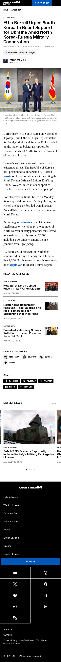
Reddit (12, 387)
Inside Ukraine (11, 554)
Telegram (31, 381)
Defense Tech (11, 513)
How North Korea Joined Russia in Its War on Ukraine (22, 286)
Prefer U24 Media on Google (21, 52)
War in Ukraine (10, 281)
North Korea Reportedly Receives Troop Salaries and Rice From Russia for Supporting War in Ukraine (22, 309)
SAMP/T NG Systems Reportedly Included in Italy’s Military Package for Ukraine (28, 454)
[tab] (26, 469)
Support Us (42, 3)
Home (5, 10)
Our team (7, 634)
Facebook (13, 381)
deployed (16, 265)
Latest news (16, 10)
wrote (7, 176)
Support (30, 561)
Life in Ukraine (11, 537)
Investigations (11, 521)
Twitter (48, 381)
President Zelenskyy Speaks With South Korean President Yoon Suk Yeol (22, 333)
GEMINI (12, 362)
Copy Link (28, 387)
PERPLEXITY (14, 357)
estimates (26, 222)
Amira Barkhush (18, 59)
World (6, 529)
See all (54, 403)
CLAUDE (48, 357)
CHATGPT (32, 357)
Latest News (10, 497)
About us (7, 629)
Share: (7, 375)
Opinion (7, 546)
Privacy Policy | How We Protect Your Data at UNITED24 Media (25, 642)
